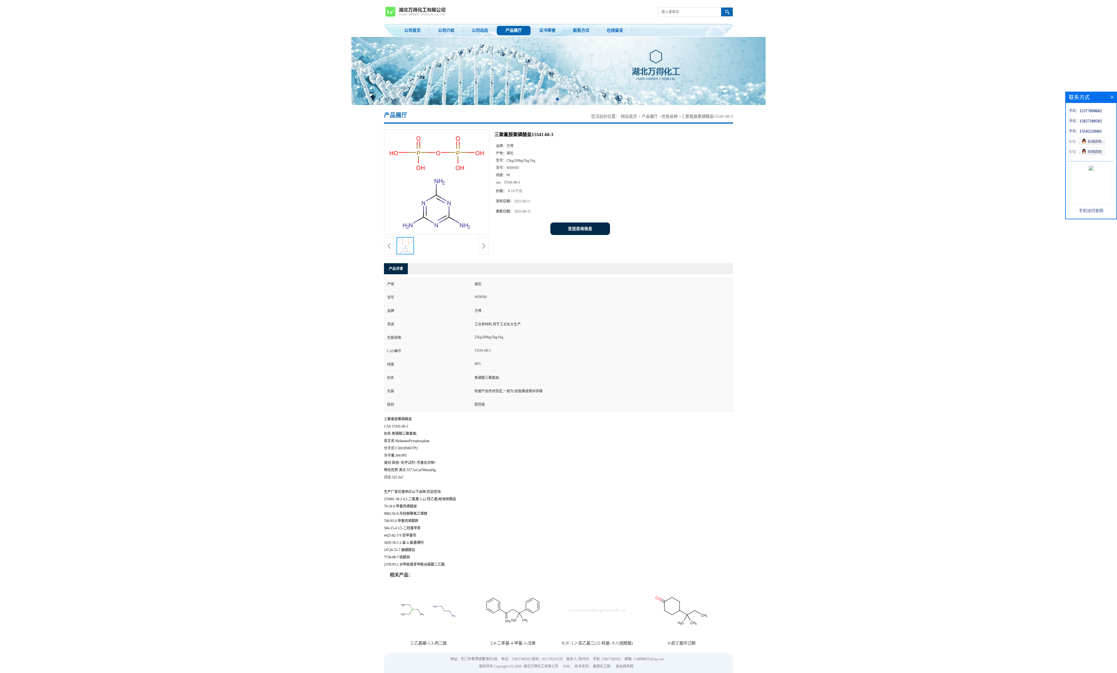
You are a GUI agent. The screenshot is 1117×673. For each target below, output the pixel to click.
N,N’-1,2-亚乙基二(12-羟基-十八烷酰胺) (597, 643)
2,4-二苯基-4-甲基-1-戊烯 (513, 643)
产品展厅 (514, 30)
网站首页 (629, 116)
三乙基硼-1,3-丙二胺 (428, 643)
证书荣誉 (547, 30)
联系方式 (581, 30)
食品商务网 (624, 666)
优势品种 (669, 116)
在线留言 (615, 30)
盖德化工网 (601, 666)
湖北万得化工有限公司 (540, 666)
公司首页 (412, 30)
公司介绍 (446, 30)
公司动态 (480, 30)
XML (567, 666)
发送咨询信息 (580, 229)
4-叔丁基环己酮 (682, 643)
